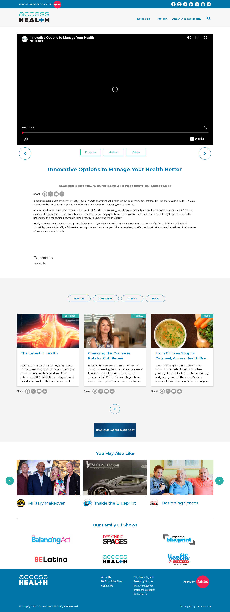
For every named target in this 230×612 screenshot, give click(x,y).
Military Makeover (143, 585)
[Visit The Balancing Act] (51, 539)
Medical (113, 152)
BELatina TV (140, 594)
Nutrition (105, 298)
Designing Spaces (143, 581)
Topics (161, 18)
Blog (155, 298)
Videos (136, 152)
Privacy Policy (187, 606)
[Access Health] (36, 13)
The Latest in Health (39, 353)
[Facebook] (44, 194)
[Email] (56, 194)
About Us (106, 577)
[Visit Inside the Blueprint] (179, 539)
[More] (61, 194)
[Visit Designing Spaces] (115, 539)
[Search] (210, 19)
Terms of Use (204, 606)
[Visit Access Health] (115, 559)
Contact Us (107, 585)
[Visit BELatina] (51, 559)
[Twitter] (50, 194)
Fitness (132, 298)
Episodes (143, 18)
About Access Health (186, 18)
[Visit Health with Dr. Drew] (179, 559)
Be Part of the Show (111, 581)
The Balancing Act (143, 577)
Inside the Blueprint (144, 589)
